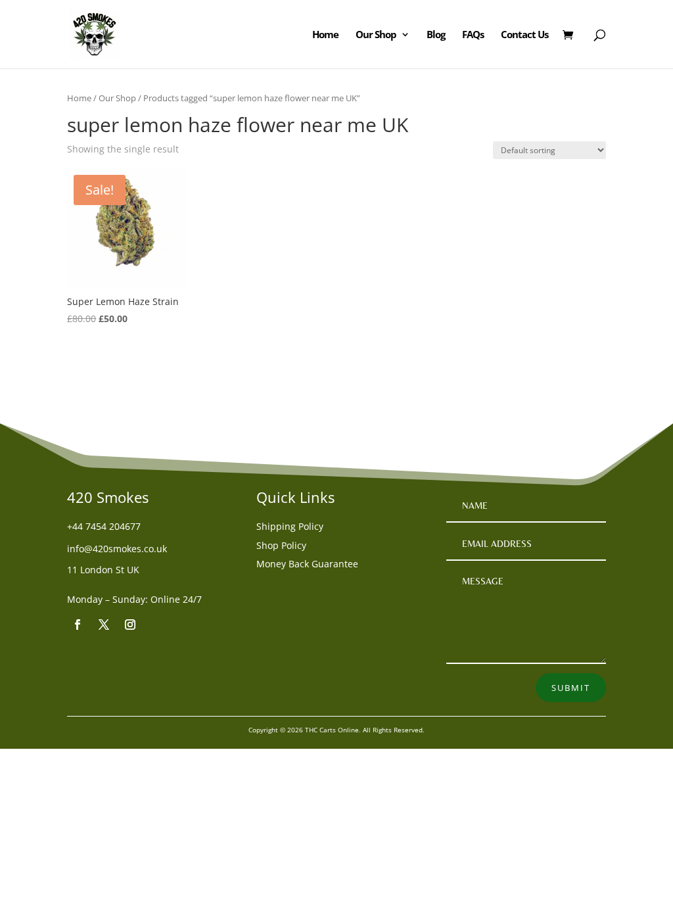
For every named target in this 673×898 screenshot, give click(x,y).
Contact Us (524, 35)
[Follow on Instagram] (130, 624)
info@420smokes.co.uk (117, 548)
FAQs (473, 35)
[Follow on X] (103, 624)
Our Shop (376, 35)
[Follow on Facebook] (77, 624)
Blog (436, 35)
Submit (570, 688)
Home (325, 35)
